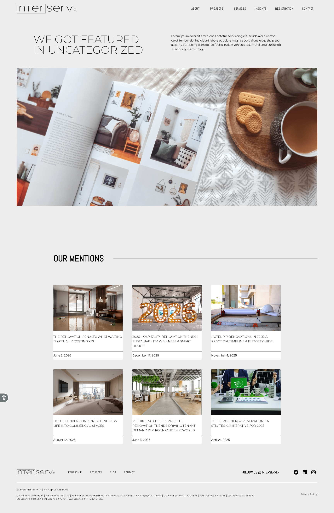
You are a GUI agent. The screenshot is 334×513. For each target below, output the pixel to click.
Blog (113, 472)
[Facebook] (296, 472)
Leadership (74, 472)
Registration (284, 9)
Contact (308, 9)
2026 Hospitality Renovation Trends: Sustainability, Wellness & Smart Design (164, 341)
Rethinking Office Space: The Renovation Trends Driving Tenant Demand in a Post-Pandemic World (163, 425)
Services (240, 9)
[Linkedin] (305, 472)
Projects (216, 9)
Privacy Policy (309, 494)
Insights (261, 9)
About (195, 9)
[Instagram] (313, 472)
